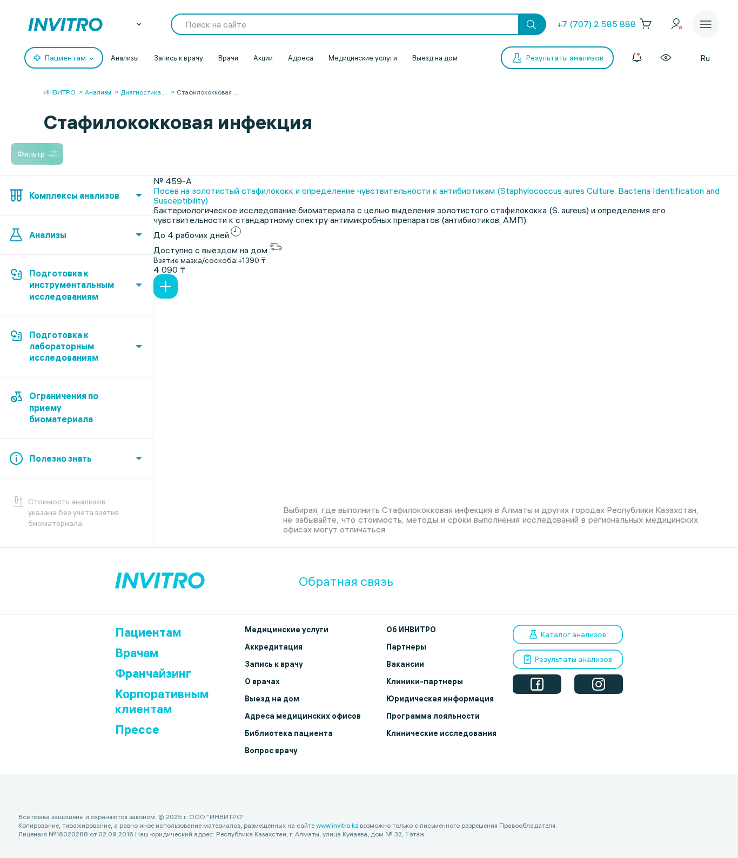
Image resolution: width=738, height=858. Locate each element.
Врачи (228, 57)
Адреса (300, 57)
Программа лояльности (433, 716)
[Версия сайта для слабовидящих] (666, 58)
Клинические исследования (441, 733)
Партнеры (406, 647)
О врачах (262, 681)
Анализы (125, 57)
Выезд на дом (435, 57)
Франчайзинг (153, 673)
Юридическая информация (440, 699)
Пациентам (148, 632)
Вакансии (405, 664)
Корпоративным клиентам (162, 701)
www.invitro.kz (337, 825)
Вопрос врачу (271, 750)
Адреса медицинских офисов (303, 716)
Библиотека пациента (289, 733)
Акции (263, 57)
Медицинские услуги (362, 57)
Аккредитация (274, 647)
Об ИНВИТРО (411, 629)
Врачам (137, 652)
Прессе (137, 729)
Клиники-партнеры (424, 681)
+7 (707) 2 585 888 (596, 23)
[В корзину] (165, 286)
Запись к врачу (178, 57)
